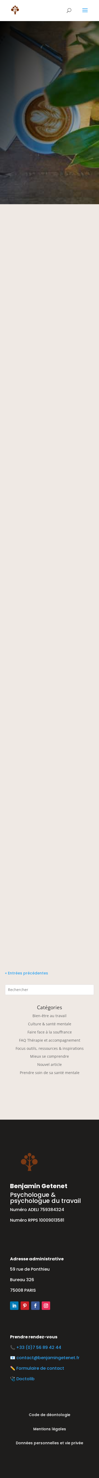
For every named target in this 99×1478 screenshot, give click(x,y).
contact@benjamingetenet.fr (47, 1358)
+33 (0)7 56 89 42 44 (39, 1347)
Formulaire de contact (40, 1368)
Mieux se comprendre (49, 1056)
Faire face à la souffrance (49, 1032)
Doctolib (25, 1379)
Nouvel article (49, 1064)
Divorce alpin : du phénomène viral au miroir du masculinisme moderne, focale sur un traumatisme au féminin (49, 417)
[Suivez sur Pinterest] (25, 1305)
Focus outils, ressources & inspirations (50, 1048)
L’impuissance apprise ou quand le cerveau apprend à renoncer (46, 312)
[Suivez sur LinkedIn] (14, 1305)
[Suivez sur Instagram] (46, 1305)
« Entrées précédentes (26, 973)
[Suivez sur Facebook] (35, 1305)
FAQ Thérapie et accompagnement (49, 1040)
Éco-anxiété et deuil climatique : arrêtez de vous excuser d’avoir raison (49, 522)
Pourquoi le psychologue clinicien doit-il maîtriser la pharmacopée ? (44, 944)
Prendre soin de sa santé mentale (49, 1072)
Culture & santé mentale (49, 1023)
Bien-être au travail (49, 1015)
